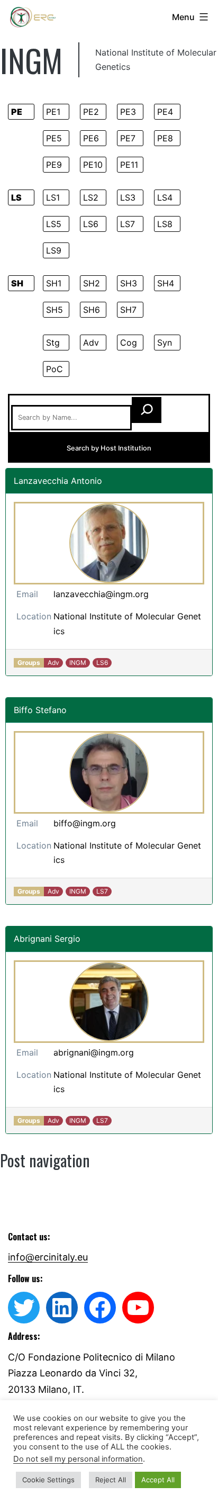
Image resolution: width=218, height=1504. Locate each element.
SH (17, 283)
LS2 (90, 197)
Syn (164, 342)
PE (16, 111)
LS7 (127, 224)
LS (16, 197)
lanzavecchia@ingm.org (101, 594)
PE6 (91, 138)
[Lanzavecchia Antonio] (109, 543)
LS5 (53, 224)
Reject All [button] (110, 1479)
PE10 (93, 164)
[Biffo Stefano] (109, 772)
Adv (91, 342)
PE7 (127, 138)
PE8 (165, 138)
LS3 (127, 197)
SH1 (53, 283)
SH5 (54, 309)
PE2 (91, 111)
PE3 (128, 111)
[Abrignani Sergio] (109, 1001)
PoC (54, 369)
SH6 (91, 309)
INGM (77, 663)
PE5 (54, 138)
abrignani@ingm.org (93, 1052)
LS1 (53, 197)
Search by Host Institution (109, 448)
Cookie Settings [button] (48, 1479)
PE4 (165, 111)
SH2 (91, 283)
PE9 (54, 164)
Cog (128, 342)
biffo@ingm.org (84, 823)
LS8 (164, 224)
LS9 (53, 250)
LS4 (164, 197)
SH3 (128, 283)
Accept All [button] (158, 1479)
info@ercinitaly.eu (48, 1257)
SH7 (128, 309)
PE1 (53, 111)
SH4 (165, 283)
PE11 (129, 164)
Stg (53, 342)
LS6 (90, 224)
